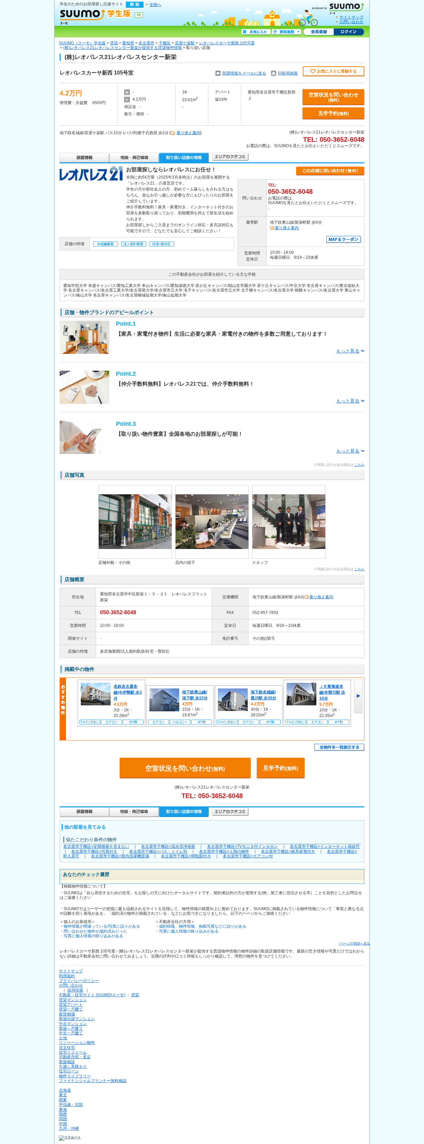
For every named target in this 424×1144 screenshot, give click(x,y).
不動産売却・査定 (75, 1057)
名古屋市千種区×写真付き (94, 851)
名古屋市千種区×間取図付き (186, 856)
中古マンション (73, 1023)
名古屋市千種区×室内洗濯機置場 (120, 856)
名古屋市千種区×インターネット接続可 (325, 846)
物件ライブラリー (75, 1076)
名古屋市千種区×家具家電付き (288, 851)
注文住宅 (67, 1047)
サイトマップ (351, 17)
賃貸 (114, 43)
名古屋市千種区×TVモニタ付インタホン (242, 846)
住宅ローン (69, 1071)
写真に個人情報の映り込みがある (93, 936)
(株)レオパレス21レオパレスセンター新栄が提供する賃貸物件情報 (122, 47)
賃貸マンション (73, 1000)
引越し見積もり (73, 1066)
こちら (359, 464)
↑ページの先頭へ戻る (354, 943)
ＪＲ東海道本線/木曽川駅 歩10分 (332, 692)
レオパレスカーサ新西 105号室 (227, 43)
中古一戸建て (71, 1033)
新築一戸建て (71, 1028)
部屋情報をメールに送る (244, 73)
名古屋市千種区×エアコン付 (248, 856)
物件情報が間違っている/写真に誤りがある (102, 926)
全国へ (155, 4)
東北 (63, 1095)
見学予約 (333, 113)
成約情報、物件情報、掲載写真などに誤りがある (202, 926)
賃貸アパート (71, 1004)
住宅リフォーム (73, 1052)
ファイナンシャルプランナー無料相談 (93, 1080)
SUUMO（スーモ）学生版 (82, 43)
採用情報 (75, 990)
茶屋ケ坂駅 (185, 43)
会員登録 (318, 32)
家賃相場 (67, 1014)
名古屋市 (146, 43)
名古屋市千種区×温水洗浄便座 (168, 846)
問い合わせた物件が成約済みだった (95, 931)
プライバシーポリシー (79, 980)
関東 (63, 1100)
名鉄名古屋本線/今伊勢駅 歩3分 (128, 692)
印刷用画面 (288, 73)
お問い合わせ (351, 22)
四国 (63, 1119)
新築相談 (67, 1062)
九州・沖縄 (69, 1128)
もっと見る (347, 351)
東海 (63, 1109)
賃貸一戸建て (71, 1009)
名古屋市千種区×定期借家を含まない (96, 846)
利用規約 (67, 976)
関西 (63, 1114)
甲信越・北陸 (71, 1104)
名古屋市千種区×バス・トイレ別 (158, 851)
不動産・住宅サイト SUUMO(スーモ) (92, 995)
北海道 (65, 1090)
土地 (63, 1038)
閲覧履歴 (286, 32)
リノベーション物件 (77, 1042)
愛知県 (128, 43)
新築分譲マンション (77, 1018)
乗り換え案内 (188, 133)
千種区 (165, 43)
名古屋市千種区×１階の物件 (224, 851)
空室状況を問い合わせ (333, 97)
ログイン (349, 32)
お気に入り (256, 32)
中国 (63, 1123)
